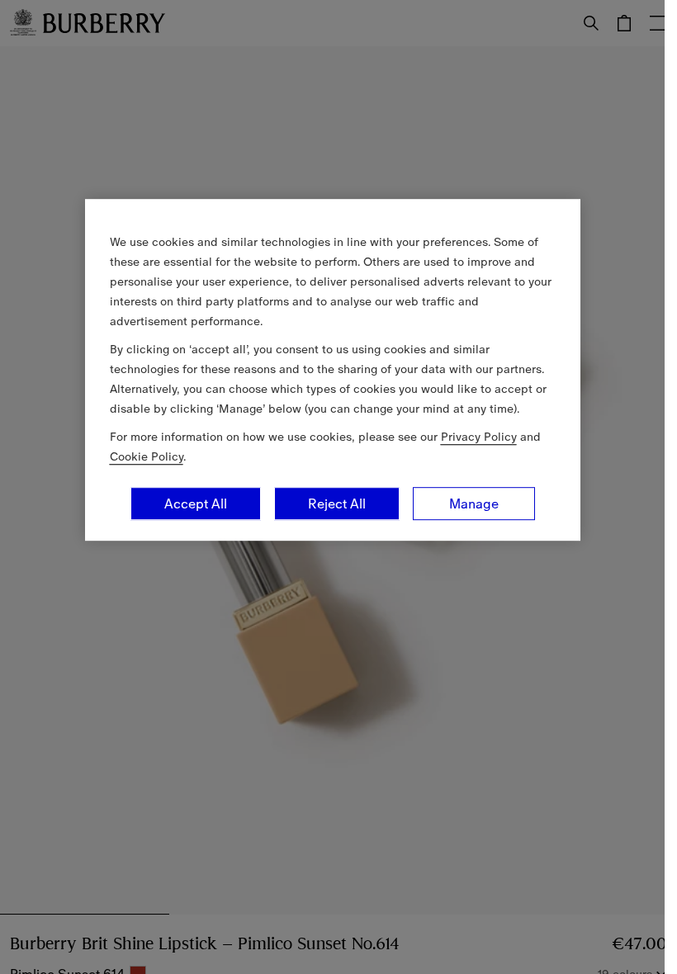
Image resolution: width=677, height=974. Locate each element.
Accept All (195, 503)
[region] (332, 370)
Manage (474, 503)
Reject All (337, 503)
